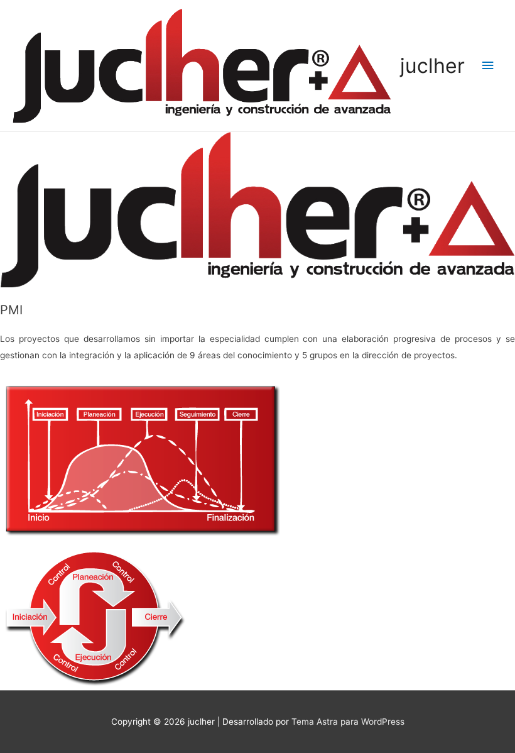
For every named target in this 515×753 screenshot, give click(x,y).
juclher (432, 65)
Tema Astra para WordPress (347, 722)
